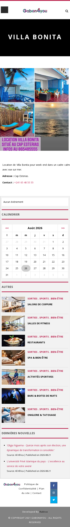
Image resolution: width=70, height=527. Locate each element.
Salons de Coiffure (40, 304)
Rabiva (44, 511)
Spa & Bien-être (38, 357)
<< (7, 228)
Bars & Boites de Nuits (42, 395)
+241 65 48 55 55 (23, 182)
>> (63, 228)
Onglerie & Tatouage (42, 415)
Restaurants (36, 342)
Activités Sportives (40, 376)
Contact (36, 493)
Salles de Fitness (39, 323)
